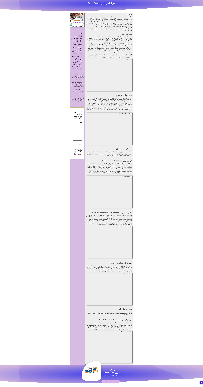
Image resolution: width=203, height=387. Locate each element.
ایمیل (80, 139)
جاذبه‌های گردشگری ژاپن (78, 38)
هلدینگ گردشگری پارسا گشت (77, 68)
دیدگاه (80, 122)
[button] (71, 29)
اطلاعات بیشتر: (79, 55)
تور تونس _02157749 (77, 61)
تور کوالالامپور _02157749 (76, 56)
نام (81, 135)
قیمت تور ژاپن (79, 35)
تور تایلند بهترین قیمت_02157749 (78, 59)
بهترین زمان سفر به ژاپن (78, 36)
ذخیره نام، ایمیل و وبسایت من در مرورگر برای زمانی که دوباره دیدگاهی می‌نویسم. (78, 150)
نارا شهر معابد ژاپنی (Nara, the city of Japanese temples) (77, 44)
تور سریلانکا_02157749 (77, 63)
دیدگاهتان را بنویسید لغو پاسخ (77, 64)
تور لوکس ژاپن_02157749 (76, 66)
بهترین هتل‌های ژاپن (78, 50)
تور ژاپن (81, 33)
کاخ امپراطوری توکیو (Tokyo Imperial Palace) (77, 40)
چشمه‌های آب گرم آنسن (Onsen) (77, 48)
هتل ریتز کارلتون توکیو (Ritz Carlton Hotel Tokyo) (77, 52)
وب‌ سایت (80, 144)
